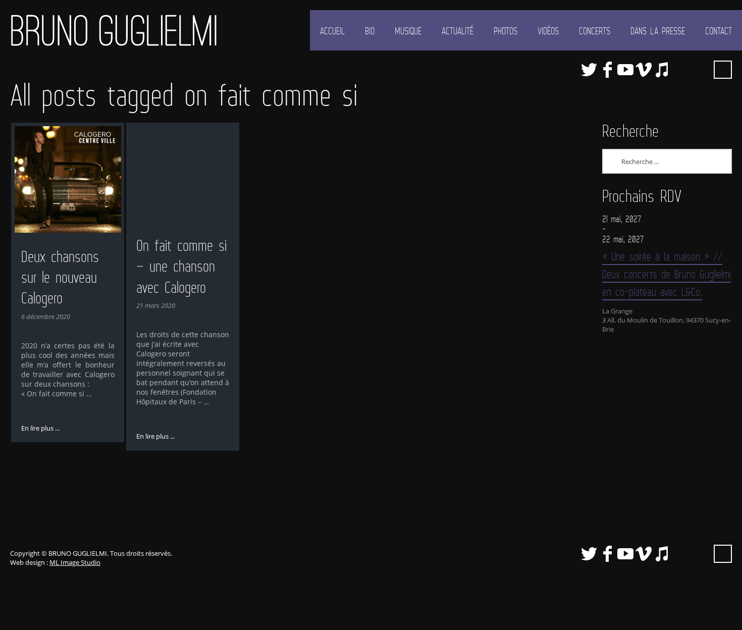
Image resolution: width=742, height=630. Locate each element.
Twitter (589, 70)
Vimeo (643, 70)
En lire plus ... (40, 428)
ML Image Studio (74, 562)
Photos (505, 30)
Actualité (457, 30)
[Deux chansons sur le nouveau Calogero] (68, 179)
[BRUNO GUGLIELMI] (113, 30)
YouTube (625, 70)
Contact (718, 30)
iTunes (662, 70)
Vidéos (548, 30)
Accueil (332, 30)
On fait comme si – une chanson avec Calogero (181, 266)
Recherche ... (723, 70)
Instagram (698, 70)
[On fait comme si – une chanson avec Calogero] (183, 174)
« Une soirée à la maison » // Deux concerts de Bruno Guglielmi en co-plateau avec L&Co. (666, 273)
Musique (408, 30)
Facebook (607, 70)
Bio (370, 30)
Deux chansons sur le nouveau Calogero (60, 277)
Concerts (594, 30)
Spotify (680, 70)
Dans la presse (657, 30)
